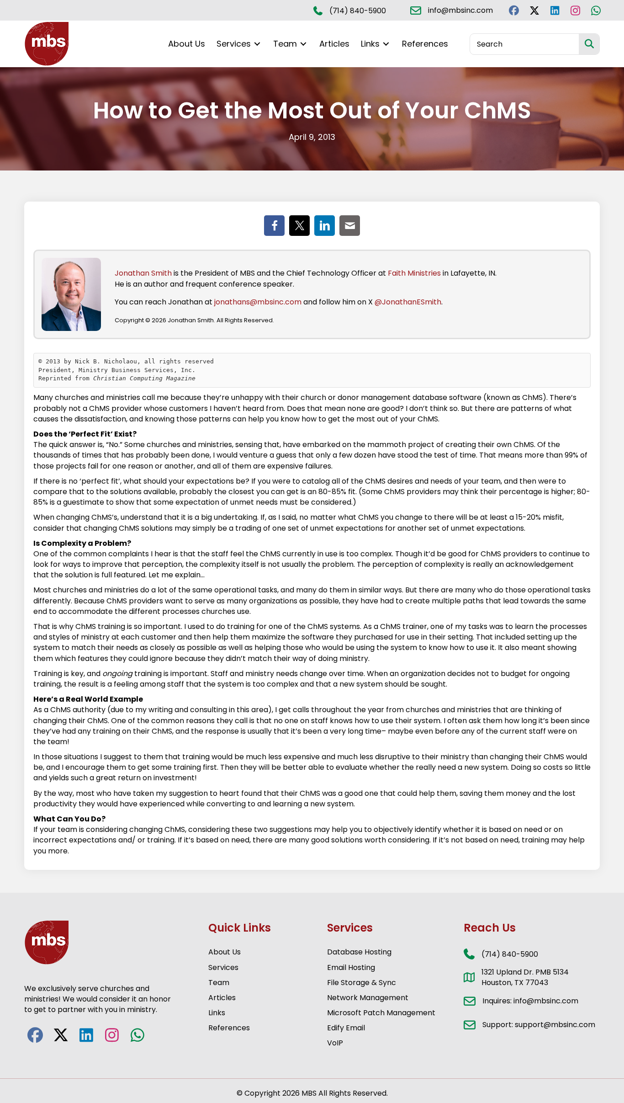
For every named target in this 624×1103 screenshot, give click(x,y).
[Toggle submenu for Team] (303, 44)
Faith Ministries (414, 273)
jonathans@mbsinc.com (257, 302)
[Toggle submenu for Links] (386, 44)
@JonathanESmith (408, 302)
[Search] (589, 44)
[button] (513, 10)
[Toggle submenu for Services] (257, 44)
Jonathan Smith (143, 273)
